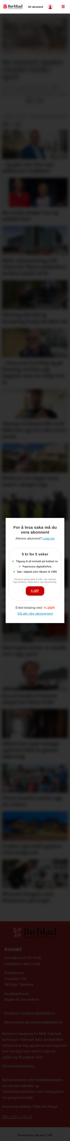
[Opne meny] (63, 7)
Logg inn (51, 6)
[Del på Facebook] (29, 101)
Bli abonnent (35, 6)
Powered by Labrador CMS (35, 1135)
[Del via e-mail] (40, 101)
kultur (21, 116)
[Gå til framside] (13, 7)
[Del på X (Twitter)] (35, 101)
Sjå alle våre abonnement (35, 613)
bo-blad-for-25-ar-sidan (48, 116)
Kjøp (35, 591)
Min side (9, 1116)
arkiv (8, 116)
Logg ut (25, 1116)
